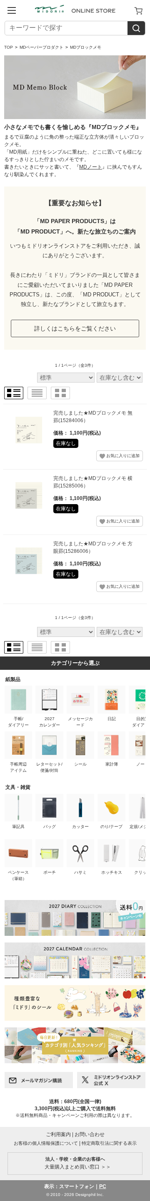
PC (102, 1186)
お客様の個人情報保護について (46, 1143)
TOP (8, 47)
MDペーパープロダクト (41, 47)
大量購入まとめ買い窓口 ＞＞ (75, 1163)
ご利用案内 (58, 1134)
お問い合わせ (90, 1134)
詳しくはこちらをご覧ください (75, 328)
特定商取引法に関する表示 (109, 1143)
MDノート (90, 167)
